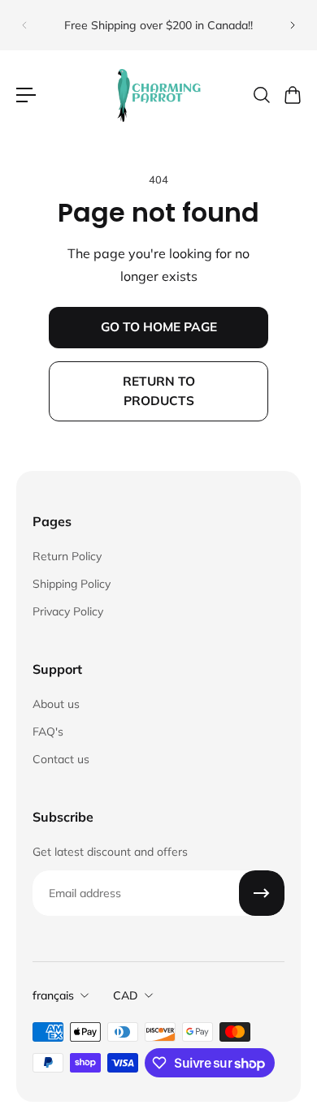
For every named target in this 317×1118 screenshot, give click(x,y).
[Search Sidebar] (260, 95)
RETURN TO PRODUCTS (159, 390)
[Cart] (291, 95)
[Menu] (26, 95)
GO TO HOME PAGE (159, 327)
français (53, 995)
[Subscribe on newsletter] (261, 893)
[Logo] (158, 95)
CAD (125, 995)
